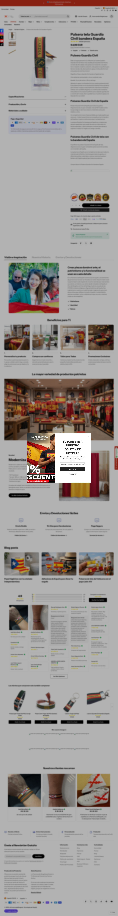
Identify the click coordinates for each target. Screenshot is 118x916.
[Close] (88, 437)
